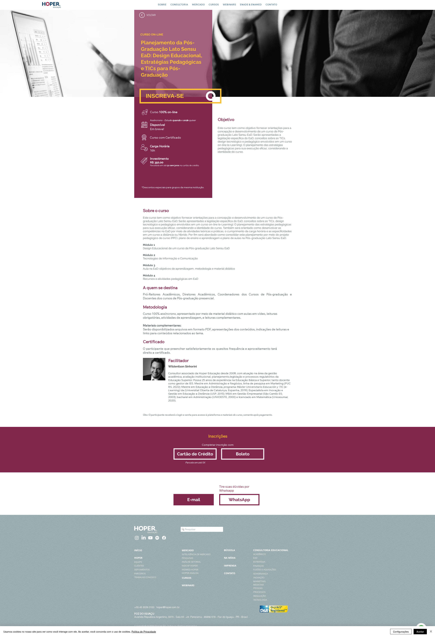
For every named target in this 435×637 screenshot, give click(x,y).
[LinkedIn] (143, 537)
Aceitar (420, 631)
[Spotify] (157, 537)
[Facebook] (164, 537)
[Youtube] (150, 537)
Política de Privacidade (144, 631)
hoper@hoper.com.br (168, 607)
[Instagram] (136, 537)
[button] (195, 454)
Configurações (401, 631)
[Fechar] (431, 631)
